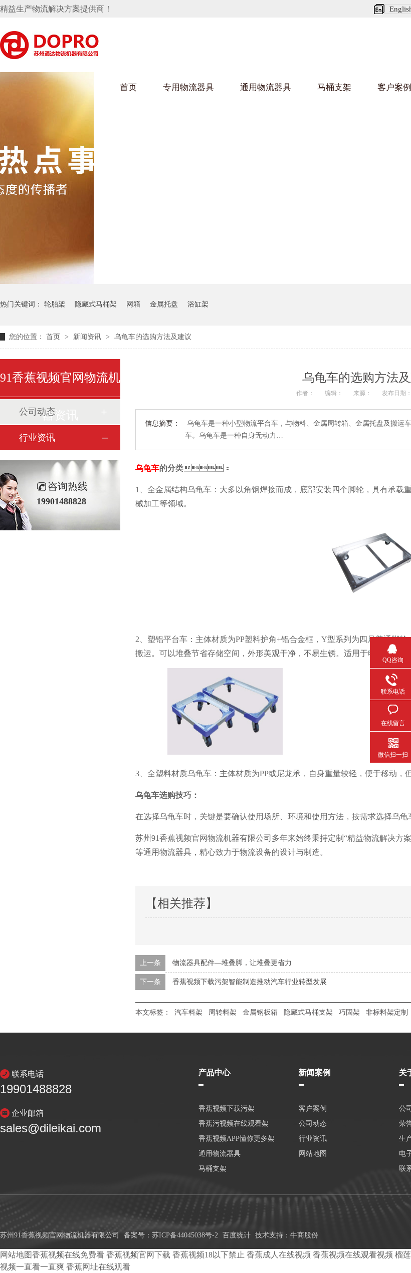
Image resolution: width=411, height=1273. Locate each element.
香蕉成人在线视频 (279, 1254)
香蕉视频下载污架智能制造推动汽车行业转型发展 (249, 982)
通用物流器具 (265, 87)
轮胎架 (54, 304)
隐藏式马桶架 (96, 304)
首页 (128, 87)
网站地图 (313, 1153)
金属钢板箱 (260, 1012)
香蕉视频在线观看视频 (353, 1254)
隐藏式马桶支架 (308, 1012)
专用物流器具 (188, 87)
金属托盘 (164, 304)
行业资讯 (37, 438)
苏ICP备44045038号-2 (185, 1235)
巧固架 (349, 1012)
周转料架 (223, 1012)
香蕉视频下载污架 (226, 1108)
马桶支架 (334, 87)
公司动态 (313, 1123)
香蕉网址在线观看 (98, 1266)
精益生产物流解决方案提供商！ (56, 9)
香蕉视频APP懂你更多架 (236, 1138)
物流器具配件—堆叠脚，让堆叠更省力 (232, 963)
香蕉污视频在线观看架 (233, 1123)
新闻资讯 (88, 337)
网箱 (133, 304)
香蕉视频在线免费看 (68, 1254)
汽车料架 (188, 1012)
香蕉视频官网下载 (138, 1254)
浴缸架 (198, 304)
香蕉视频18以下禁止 (208, 1254)
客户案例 (313, 1108)
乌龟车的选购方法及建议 (152, 337)
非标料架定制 (387, 1012)
